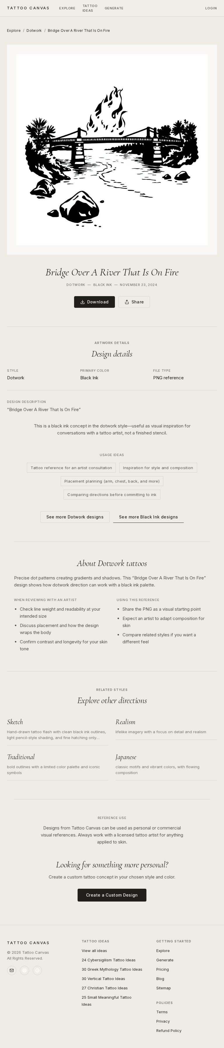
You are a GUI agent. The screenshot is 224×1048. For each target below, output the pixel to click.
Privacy (163, 1021)
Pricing (162, 969)
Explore (67, 8)
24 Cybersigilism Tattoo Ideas (109, 960)
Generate (165, 960)
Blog (160, 978)
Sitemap (163, 988)
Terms (162, 1011)
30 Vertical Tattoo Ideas (103, 978)
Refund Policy (168, 1030)
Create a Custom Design (112, 894)
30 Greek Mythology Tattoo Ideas (112, 969)
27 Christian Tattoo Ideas (105, 988)
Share (138, 301)
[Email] (11, 970)
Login (211, 8)
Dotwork (34, 30)
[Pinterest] (37, 970)
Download (98, 301)
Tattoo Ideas (90, 8)
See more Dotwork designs (75, 516)
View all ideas (94, 950)
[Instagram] (24, 970)
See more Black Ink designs (148, 516)
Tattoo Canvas (28, 8)
